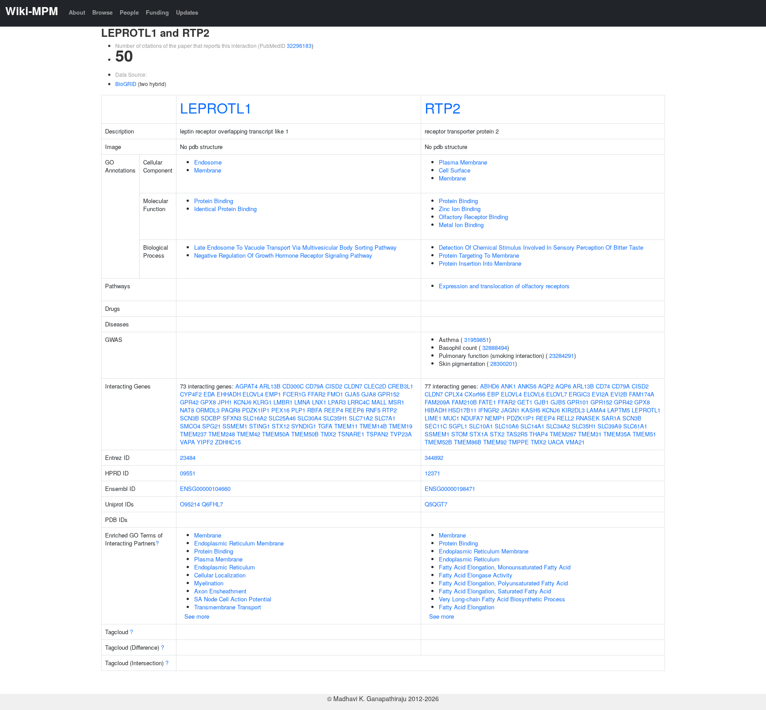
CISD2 (333, 386)
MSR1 (396, 402)
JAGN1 (510, 410)
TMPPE (518, 442)
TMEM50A (275, 434)
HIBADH (435, 410)
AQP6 (563, 386)
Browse (102, 12)
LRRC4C (359, 402)
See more (196, 616)
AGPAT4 (246, 386)
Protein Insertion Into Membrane (480, 263)
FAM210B (464, 402)
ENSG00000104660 (205, 488)
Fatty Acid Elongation (466, 607)
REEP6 (354, 410)
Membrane (207, 170)
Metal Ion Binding (461, 224)
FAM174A (641, 394)
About (77, 12)
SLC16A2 (255, 418)
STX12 (280, 426)
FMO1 (335, 394)
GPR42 (189, 402)
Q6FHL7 (212, 504)
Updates (187, 12)
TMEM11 (346, 426)
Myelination (208, 583)
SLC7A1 (385, 418)
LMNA (302, 402)
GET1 (524, 402)
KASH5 (530, 410)
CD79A (314, 386)
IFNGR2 (488, 410)
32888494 (494, 347)
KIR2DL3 (573, 410)
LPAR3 (337, 402)
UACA (556, 442)
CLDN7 (353, 386)
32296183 (299, 45)
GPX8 (208, 402)
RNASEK (588, 418)
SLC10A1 (481, 426)
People (129, 12)
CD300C (293, 386)
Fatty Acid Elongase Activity (475, 575)
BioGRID (126, 83)
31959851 (476, 339)
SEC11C (436, 426)
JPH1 (225, 402)
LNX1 (319, 402)
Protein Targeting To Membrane (479, 255)
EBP (493, 394)
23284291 (561, 355)
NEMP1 (495, 418)
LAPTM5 (618, 410)
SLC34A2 (558, 426)
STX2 (497, 434)
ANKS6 (527, 386)
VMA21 (575, 442)
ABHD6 (489, 386)
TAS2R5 (517, 434)
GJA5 (352, 394)
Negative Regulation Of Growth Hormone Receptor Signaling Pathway (283, 255)
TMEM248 (221, 434)
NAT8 (187, 410)
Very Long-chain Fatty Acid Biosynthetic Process (502, 599)
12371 (432, 473)
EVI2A (600, 394)
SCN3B (189, 418)
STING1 (259, 426)
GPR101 (578, 402)
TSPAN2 (377, 434)
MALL (379, 402)
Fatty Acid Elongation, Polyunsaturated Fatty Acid (503, 583)
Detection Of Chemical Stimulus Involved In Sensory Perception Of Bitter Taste (541, 247)
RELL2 (565, 418)
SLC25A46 (282, 418)
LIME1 (433, 418)
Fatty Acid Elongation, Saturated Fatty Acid (495, 591)
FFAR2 (316, 394)
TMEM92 (495, 442)
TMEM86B (467, 442)
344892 (434, 457)
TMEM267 (563, 434)
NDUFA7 (472, 418)
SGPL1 (458, 426)
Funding (157, 12)
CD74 (603, 386)
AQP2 (546, 386)
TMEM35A (617, 434)
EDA (209, 394)
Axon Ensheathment (220, 591)
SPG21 (211, 426)
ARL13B (270, 386)
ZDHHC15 (228, 442)
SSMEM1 (235, 426)
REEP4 (333, 410)
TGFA (325, 426)
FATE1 (487, 402)
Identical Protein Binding (225, 208)
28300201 (502, 363)
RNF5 (373, 410)
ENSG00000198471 (450, 488)
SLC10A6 (507, 426)
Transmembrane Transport (227, 607)
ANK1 (508, 386)
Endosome (208, 162)
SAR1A (611, 418)
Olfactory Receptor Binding (473, 216)
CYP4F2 (191, 394)
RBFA (314, 410)
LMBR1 (283, 402)
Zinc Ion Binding (460, 208)
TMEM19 (400, 426)
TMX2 (328, 434)
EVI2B (618, 394)
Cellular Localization (220, 575)
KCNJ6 (242, 402)
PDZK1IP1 (256, 410)
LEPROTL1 (216, 107)
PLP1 (298, 410)
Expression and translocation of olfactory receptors (504, 286)
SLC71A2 (361, 418)
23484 (187, 457)
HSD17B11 (462, 410)
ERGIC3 (579, 394)
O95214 (190, 504)
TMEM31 (590, 434)
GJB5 (558, 402)
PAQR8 (230, 410)
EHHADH (229, 394)
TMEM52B (438, 442)
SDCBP (211, 418)
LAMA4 (596, 410)
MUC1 (451, 418)
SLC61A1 (635, 426)
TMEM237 (193, 434)
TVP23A (401, 434)
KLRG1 (262, 402)
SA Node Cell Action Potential (232, 599)
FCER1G (294, 394)
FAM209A (437, 402)
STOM (459, 434)
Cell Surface (454, 170)
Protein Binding (213, 200)
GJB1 (541, 402)
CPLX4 (454, 394)
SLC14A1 (532, 426)
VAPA (187, 442)
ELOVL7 (556, 394)
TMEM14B (373, 426)
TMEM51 (644, 434)
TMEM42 (248, 434)
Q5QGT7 (436, 504)
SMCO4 (190, 426)
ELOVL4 (252, 394)
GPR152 (388, 394)
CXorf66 (475, 394)
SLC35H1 (335, 418)
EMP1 (273, 394)
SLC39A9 (609, 426)
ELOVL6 (534, 394)
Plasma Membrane (463, 162)
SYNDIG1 (303, 426)
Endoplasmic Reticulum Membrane (239, 543)
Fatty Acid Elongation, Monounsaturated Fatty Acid (505, 567)
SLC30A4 (309, 418)
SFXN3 (232, 418)
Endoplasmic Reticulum (224, 567)
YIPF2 (205, 442)
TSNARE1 (351, 434)
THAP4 (538, 434)
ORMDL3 (207, 410)
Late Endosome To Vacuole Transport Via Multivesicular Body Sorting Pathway (295, 247)
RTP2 (443, 107)
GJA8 (368, 394)
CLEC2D (375, 386)
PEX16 (280, 410)
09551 (187, 473)
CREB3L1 (400, 386)
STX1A (478, 434)
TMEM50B (305, 434)
